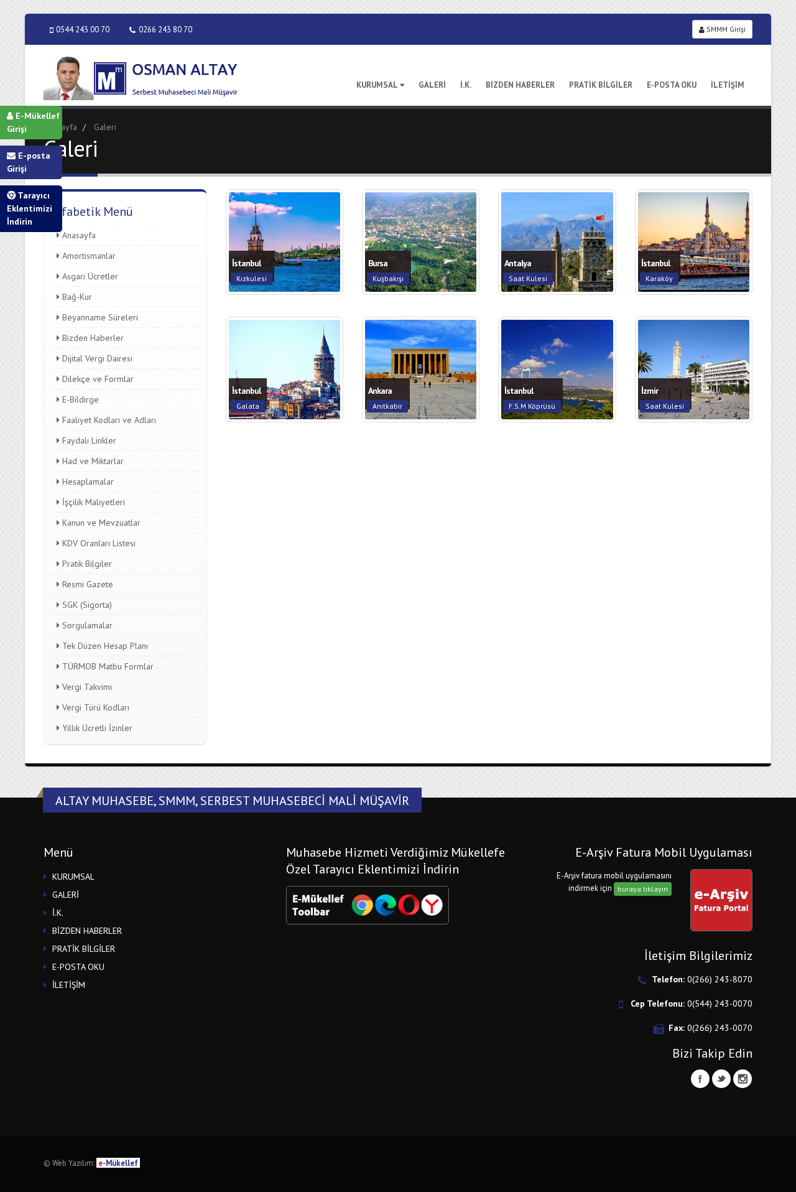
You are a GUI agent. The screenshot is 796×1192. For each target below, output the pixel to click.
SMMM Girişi (725, 29)
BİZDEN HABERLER (520, 85)
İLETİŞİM (727, 85)
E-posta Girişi (28, 162)
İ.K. (465, 85)
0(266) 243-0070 (719, 1027)
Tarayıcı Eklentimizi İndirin (29, 208)
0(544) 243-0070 (719, 1003)
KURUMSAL (377, 85)
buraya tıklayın (643, 888)
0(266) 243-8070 (719, 979)
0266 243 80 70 (165, 29)
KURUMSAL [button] (73, 876)
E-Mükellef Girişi (33, 122)
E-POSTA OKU (671, 85)
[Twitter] (721, 1078)
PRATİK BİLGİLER (600, 85)
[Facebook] (700, 1078)
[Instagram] (742, 1078)
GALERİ (432, 85)
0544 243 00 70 (82, 29)
